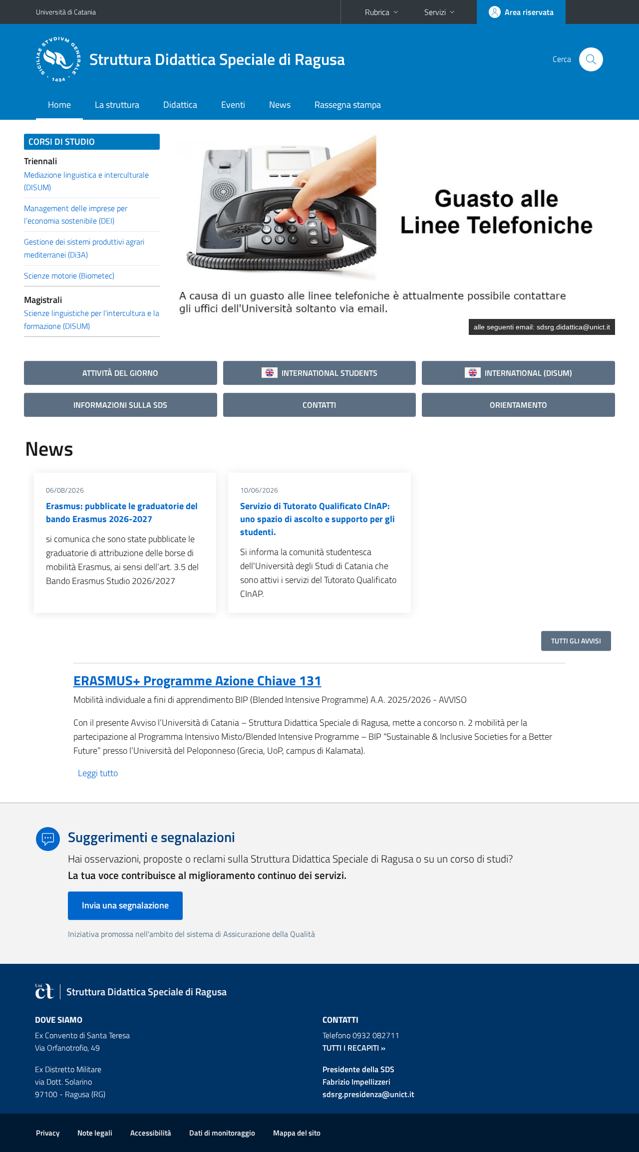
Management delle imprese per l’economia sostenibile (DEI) (75, 214)
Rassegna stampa (348, 104)
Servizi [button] (435, 12)
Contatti (319, 405)
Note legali (94, 1133)
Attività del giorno (120, 373)
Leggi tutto (98, 773)
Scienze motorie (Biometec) (69, 276)
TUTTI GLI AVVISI (576, 640)
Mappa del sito (296, 1133)
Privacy (47, 1133)
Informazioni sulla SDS (120, 405)
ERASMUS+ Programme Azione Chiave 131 (197, 680)
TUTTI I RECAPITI (350, 1048)
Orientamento (518, 405)
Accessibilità (150, 1133)
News (280, 104)
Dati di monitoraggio (222, 1133)
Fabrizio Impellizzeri (356, 1082)
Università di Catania (66, 11)
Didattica (180, 104)
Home (59, 104)
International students (327, 373)
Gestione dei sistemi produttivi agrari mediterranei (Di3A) (84, 248)
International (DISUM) (526, 373)
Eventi (233, 104)
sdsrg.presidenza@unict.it (368, 1094)
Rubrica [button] (377, 12)
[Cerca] (591, 59)
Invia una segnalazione (125, 905)
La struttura (117, 104)
